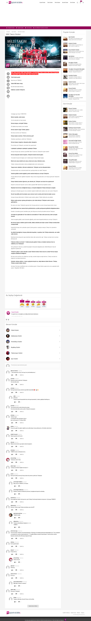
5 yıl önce (20, 370)
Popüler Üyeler (20, 27)
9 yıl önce (20, 434)
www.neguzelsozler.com (16, 316)
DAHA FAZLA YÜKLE (33, 606)
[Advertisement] (45, 16)
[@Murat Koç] (10, 522)
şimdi (28, 173)
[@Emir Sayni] (8, 467)
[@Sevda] (8, 443)
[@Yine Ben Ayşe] (8, 532)
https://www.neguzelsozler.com (38, 176)
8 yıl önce (17, 388)
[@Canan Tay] (8, 499)
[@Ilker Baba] (8, 591)
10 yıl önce (18, 466)
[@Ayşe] (10, 599)
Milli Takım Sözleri (31, 151)
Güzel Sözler (42, 2)
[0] (8, 91)
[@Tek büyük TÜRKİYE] (10, 483)
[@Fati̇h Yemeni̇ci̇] (8, 435)
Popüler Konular (11, 27)
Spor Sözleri (14, 31)
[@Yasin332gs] (8, 459)
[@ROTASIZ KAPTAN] (10, 515)
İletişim (82, 612)
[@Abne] (8, 428)
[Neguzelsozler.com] (16, 2)
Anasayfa (8, 31)
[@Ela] (10, 397)
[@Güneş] (8, 543)
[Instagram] (8, 319)
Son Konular (29, 27)
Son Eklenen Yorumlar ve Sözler (41, 27)
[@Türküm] (8, 451)
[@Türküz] (8, 380)
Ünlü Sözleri (57, 2)
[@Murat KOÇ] (8, 507)
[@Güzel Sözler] (8, 575)
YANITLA (22, 375)
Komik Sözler (65, 2)
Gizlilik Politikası (66, 612)
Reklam (78, 612)
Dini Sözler (72, 2)
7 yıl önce (17, 378)
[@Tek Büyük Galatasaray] (10, 491)
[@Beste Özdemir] (8, 372)
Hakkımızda (73, 612)
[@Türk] (8, 475)
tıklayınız (62, 620)
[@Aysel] (8, 551)
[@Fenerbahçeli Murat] (10, 583)
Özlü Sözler (50, 2)
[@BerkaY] (8, 567)
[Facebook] (6, 319)
